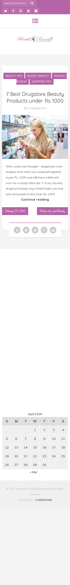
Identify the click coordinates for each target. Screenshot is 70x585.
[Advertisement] (35, 287)
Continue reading (35, 199)
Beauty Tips (14, 76)
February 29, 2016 (15, 211)
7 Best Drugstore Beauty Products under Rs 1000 (35, 97)
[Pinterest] (28, 10)
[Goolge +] (36, 10)
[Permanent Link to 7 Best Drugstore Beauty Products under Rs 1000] (35, 158)
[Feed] (20, 10)
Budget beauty (38, 76)
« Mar (33, 472)
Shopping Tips (41, 81)
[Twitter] (5, 10)
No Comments (35, 108)
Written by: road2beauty (52, 211)
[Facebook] (13, 10)
